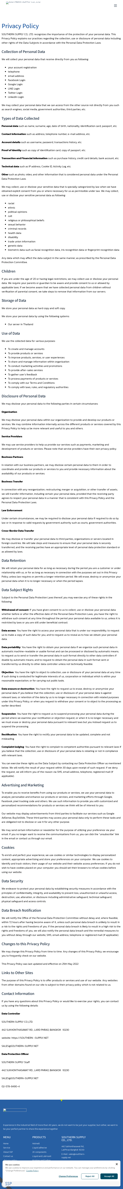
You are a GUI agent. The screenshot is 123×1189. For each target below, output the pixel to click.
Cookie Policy (32, 1170)
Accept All (109, 1176)
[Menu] (115, 5)
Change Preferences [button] (68, 1176)
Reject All (90, 1176)
